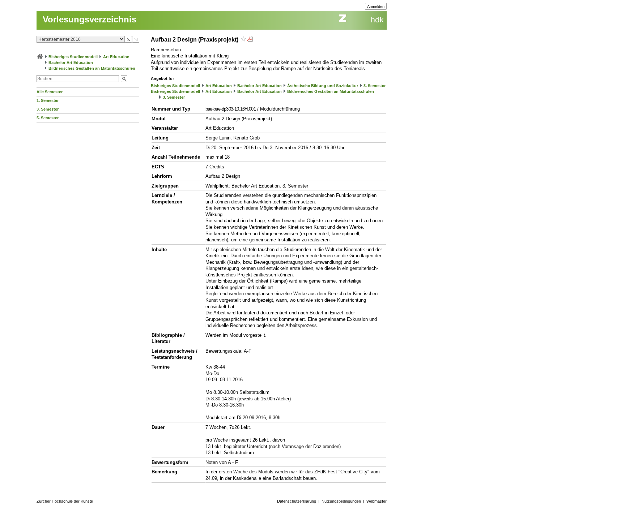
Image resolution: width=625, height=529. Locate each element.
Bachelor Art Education (70, 62)
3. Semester (48, 109)
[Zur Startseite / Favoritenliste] (40, 57)
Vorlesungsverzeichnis (89, 19)
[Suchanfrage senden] (124, 78)
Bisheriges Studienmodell (73, 57)
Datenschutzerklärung (296, 501)
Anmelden (375, 6)
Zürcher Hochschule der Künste (65, 501)
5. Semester (48, 118)
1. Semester (48, 100)
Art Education (116, 57)
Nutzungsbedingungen (341, 501)
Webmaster (376, 501)
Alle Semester (50, 92)
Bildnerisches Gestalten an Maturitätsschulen (91, 68)
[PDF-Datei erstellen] (250, 39)
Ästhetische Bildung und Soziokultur (322, 85)
